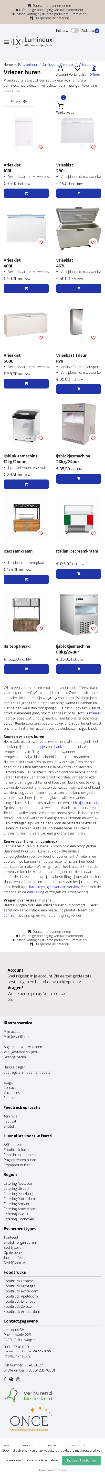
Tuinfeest (11, 1237)
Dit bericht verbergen (81, 1461)
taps (41, 887)
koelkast (26, 787)
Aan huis (10, 1116)
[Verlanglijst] (77, 69)
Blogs (8, 1082)
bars (32, 887)
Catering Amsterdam (20, 1204)
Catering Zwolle (16, 1214)
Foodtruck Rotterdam (21, 1291)
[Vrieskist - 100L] (26, 132)
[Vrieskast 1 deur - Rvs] (78, 323)
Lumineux (93, 713)
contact (10, 915)
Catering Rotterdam (19, 1199)
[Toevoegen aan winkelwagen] (26, 193)
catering (10, 892)
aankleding (35, 892)
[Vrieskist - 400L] (26, 228)
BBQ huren (12, 1144)
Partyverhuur (27, 65)
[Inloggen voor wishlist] (40, 147)
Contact (10, 1087)
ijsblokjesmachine (84, 803)
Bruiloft (10, 1126)
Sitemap (10, 1098)
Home (8, 65)
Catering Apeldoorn (19, 1183)
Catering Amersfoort (20, 1209)
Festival (10, 1121)
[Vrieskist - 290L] (78, 132)
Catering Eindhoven (19, 1219)
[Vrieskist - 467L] (78, 228)
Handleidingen (15, 1067)
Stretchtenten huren (20, 1155)
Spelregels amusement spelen (28, 1072)
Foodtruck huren (17, 1150)
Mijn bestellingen (17, 1036)
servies (73, 887)
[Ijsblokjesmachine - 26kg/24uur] (78, 423)
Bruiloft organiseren (20, 1242)
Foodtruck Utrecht (18, 1281)
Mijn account (14, 1031)
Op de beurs (13, 1252)
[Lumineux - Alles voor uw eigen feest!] (31, 42)
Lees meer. (12, 90)
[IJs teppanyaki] (26, 614)
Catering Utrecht (17, 1188)
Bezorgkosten (15, 1057)
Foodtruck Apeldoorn (21, 1296)
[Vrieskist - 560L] (26, 323)
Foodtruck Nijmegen (19, 1286)
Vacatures (12, 1093)
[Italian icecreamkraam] (78, 518)
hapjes (41, 746)
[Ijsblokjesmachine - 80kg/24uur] (78, 614)
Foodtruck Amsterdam (22, 1311)
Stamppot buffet (17, 1165)
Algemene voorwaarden (23, 1047)
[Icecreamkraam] (26, 518)
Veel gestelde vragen (20, 1052)
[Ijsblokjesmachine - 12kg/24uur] (26, 423)
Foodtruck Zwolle (18, 1306)
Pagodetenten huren (20, 1160)
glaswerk (54, 887)
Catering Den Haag (18, 1193)
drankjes (59, 746)
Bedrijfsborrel (15, 1263)
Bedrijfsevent (14, 1247)
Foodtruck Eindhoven (20, 1301)
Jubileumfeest (15, 1258)
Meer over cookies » (53, 1470)
